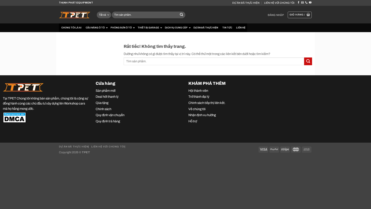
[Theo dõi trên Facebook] (298, 2)
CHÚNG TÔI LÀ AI (71, 27)
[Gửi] (181, 15)
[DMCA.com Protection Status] (14, 117)
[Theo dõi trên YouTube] (310, 2)
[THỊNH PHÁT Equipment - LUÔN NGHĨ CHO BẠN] (75, 14)
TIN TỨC (227, 27)
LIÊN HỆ (240, 27)
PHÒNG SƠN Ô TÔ (121, 27)
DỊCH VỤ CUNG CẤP (176, 27)
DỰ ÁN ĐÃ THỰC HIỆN (246, 2)
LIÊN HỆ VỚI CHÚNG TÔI (279, 2)
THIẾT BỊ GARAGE (148, 27)
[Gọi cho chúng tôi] (306, 2)
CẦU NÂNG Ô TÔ (95, 27)
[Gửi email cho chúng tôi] (302, 2)
